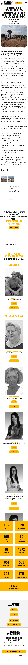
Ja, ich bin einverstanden (14, 651)
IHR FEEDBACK (14, 620)
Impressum (17, 659)
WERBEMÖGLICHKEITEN (14, 624)
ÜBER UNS (14, 610)
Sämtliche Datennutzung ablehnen (14, 655)
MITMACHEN (19, 3)
